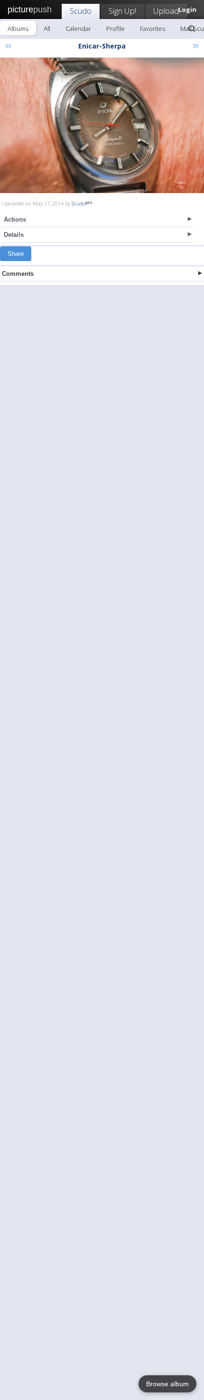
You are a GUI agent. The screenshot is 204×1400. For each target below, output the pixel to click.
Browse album (167, 1384)
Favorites (152, 28)
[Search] (191, 28)
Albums (18, 28)
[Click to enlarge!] (102, 125)
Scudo (81, 10)
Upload (166, 10)
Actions (15, 219)
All (47, 28)
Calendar (78, 28)
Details (14, 234)
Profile (115, 28)
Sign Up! (122, 10)
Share (16, 253)
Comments (18, 273)
